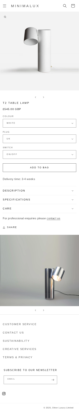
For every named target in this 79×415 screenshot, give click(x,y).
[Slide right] (44, 97)
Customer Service (20, 324)
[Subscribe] (53, 380)
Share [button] (12, 227)
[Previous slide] (35, 310)
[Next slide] (44, 310)
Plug (6, 132)
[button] (5, 6)
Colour (8, 116)
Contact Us (13, 332)
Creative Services (20, 349)
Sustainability (16, 340)
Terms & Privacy (18, 357)
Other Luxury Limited (62, 408)
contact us (53, 218)
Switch (8, 147)
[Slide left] (35, 97)
